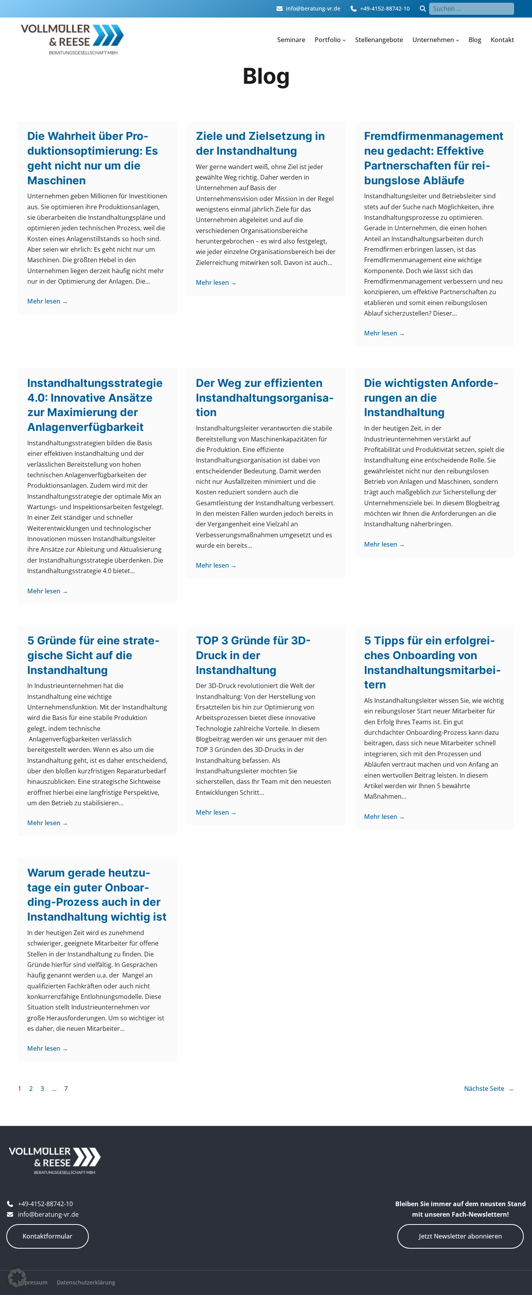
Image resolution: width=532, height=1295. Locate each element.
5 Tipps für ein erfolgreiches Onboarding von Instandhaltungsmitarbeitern (432, 662)
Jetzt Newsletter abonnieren (460, 1236)
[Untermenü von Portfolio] (344, 40)
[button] (17, 1278)
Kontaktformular (47, 1236)
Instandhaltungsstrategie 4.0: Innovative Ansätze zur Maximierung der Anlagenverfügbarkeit (95, 405)
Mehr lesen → (47, 301)
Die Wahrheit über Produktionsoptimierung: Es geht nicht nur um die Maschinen (92, 158)
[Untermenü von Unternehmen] (457, 40)
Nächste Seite (489, 1088)
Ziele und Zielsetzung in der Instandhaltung (260, 143)
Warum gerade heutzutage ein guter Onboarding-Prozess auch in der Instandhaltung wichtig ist (97, 894)
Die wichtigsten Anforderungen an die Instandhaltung (431, 397)
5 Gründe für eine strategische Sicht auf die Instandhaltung (93, 655)
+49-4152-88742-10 (385, 8)
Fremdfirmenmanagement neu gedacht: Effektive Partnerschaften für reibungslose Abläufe (434, 158)
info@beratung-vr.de (313, 8)
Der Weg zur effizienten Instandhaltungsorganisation (265, 397)
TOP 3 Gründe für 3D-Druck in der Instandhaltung (253, 655)
